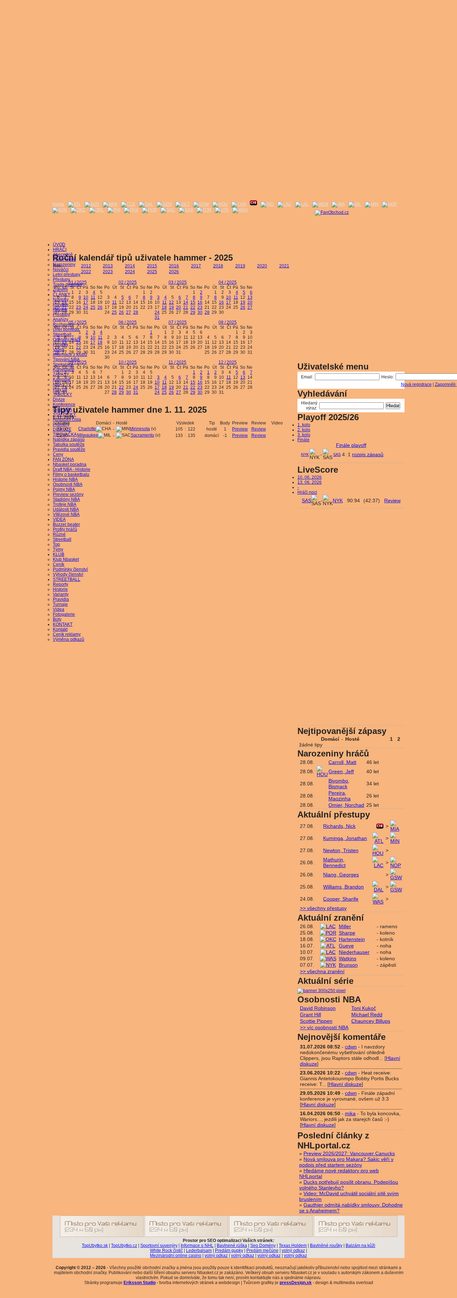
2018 (218, 265)
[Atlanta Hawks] (74, 204)
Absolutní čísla (67, 419)
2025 (152, 271)
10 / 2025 (128, 362)
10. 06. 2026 (309, 477)
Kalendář (62, 379)
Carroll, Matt (342, 762)
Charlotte (87, 428)
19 (171, 307)
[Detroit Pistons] (182, 204)
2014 (130, 265)
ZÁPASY (61, 374)
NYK (305, 454)
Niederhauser (354, 952)
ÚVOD (59, 244)
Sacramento (142, 435)
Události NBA (66, 509)
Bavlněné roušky (326, 1245)
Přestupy (61, 279)
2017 (196, 265)
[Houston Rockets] (220, 204)
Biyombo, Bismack (339, 783)
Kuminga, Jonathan (345, 838)
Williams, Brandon (343, 887)
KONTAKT (62, 624)
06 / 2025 (128, 322)
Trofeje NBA (64, 504)
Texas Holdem (293, 1245)
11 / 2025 (177, 362)
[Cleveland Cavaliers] (128, 204)
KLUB (58, 554)
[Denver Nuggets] (164, 204)
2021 (284, 265)
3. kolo (303, 434)
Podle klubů (64, 259)
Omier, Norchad (346, 805)
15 (192, 302)
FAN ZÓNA (63, 459)
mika (350, 1113)
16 (199, 302)
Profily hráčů (65, 529)
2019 (240, 265)
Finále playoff (351, 445)
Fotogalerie (64, 614)
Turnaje (60, 604)
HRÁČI (59, 249)
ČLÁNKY (61, 294)
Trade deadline (67, 284)
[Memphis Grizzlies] (320, 204)
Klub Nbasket (66, 559)
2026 (174, 271)
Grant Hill (310, 1014)
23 (78, 307)
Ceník (58, 564)
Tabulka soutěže (69, 444)
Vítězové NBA (66, 514)
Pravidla (61, 599)
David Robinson (318, 1008)
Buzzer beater (66, 524)
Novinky (61, 299)
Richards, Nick (339, 826)
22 (192, 307)
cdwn (351, 1047)
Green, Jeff (341, 771)
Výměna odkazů (68, 639)
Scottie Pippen (316, 1021)
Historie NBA (65, 479)
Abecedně (63, 254)
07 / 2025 (178, 322)
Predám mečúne (262, 1250)
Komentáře (63, 369)
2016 (174, 265)
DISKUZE (62, 429)
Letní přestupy (66, 274)
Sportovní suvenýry (158, 1245)
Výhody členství (68, 574)
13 (249, 297)
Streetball (62, 334)
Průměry (61, 424)
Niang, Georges (341, 874)
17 (85, 302)
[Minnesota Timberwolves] (371, 204)
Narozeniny (64, 264)
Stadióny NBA (66, 499)
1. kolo (303, 424)
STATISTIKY (64, 414)
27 (128, 312)
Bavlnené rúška (232, 1245)
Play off (60, 389)
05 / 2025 (78, 322)
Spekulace (63, 364)
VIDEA (59, 519)
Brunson (348, 965)
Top (56, 544)
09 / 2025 (78, 362)
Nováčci (61, 269)
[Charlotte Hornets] (238, 204)
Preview (61, 304)
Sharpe (347, 933)
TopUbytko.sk (95, 1245)
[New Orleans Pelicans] (389, 204)
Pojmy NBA (64, 489)
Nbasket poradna (69, 464)
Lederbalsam (199, 1250)
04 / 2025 (228, 282)
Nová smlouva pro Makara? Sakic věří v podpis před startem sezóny (346, 1162)
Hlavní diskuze (345, 1084)
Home (58, 204)
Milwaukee (87, 435)
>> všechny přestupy (323, 908)
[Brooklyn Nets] (110, 204)
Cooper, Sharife (340, 899)
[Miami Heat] (338, 204)
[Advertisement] (228, 50)
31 (157, 317)
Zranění (60, 289)
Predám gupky (229, 1250)
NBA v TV (62, 384)
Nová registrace (416, 384)
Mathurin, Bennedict (334, 862)
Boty (57, 619)
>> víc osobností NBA (324, 1027)
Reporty (60, 584)
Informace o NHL (197, 1245)
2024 (130, 271)
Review (60, 309)
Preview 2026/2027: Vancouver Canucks (349, 1153)
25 (92, 307)
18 (164, 307)
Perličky (60, 344)
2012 (86, 265)
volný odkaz (293, 1250)
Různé (59, 534)
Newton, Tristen (340, 850)
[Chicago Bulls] (253, 204)
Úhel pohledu (66, 329)
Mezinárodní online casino (175, 1255)
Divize (59, 399)
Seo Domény (263, 1245)
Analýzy (60, 319)
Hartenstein (352, 939)
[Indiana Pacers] (267, 204)
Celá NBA (62, 409)
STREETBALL (66, 579)
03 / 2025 (178, 282)
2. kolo (303, 429)
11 (93, 297)
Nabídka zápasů (69, 439)
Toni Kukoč (363, 1008)
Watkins (347, 958)
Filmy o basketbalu (71, 474)
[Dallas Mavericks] (146, 204)
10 (85, 297)
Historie (60, 589)
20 (178, 307)
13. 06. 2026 (309, 482)
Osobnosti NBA (67, 484)
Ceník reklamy (67, 634)
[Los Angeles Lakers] (302, 204)
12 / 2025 (228, 362)
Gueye (346, 946)
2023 (108, 271)
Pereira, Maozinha (339, 795)
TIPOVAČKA (65, 434)
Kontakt (60, 629)
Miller (345, 926)
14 (185, 302)
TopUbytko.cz (124, 1245)
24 (85, 307)
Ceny (58, 454)
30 (199, 312)
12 (171, 302)
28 (135, 312)
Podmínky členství (70, 569)
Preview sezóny (68, 494)
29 (192, 312)
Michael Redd (366, 1014)
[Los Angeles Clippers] (284, 204)
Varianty (61, 594)
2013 (108, 265)
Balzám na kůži (360, 1245)
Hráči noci (307, 492)
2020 (262, 265)
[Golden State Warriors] (201, 204)
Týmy (58, 549)
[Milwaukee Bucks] (354, 204)
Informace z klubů (70, 354)
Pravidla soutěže (69, 449)
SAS (337, 454)
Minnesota (140, 428)
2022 (86, 271)
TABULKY (62, 394)
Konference (64, 404)
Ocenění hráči (66, 339)
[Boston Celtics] (92, 204)
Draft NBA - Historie (71, 469)
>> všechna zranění (322, 971)
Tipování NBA (66, 359)
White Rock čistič (166, 1250)
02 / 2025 (128, 282)
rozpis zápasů (367, 454)
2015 (152, 265)
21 (185, 307)
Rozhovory (63, 324)
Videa (58, 349)
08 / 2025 (228, 322)
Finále (303, 439)
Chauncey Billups (370, 1021)
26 (99, 307)
